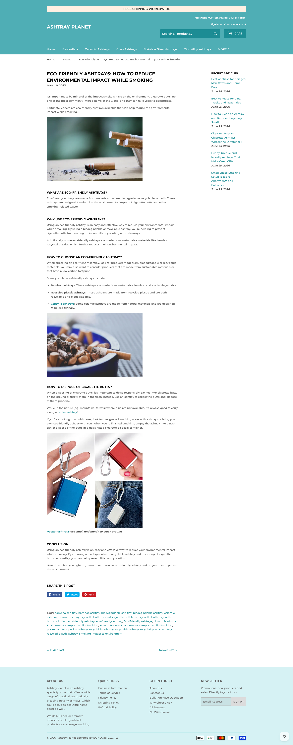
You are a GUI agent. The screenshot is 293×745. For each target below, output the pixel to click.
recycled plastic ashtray (62, 633)
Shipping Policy (108, 702)
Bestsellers (70, 49)
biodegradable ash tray (116, 612)
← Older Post (55, 650)
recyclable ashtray (127, 629)
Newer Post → (168, 650)
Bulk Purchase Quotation (166, 697)
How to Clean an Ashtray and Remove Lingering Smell (227, 118)
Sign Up (238, 701)
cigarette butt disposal (96, 617)
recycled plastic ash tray (156, 629)
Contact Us (156, 692)
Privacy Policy (107, 697)
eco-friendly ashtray (109, 621)
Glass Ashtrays (126, 49)
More (222, 49)
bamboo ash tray (66, 612)
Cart (238, 33)
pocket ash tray (57, 629)
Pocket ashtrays (58, 531)
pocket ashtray (67, 412)
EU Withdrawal (159, 712)
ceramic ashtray (69, 617)
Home (51, 49)
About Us (155, 688)
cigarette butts (148, 617)
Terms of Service (109, 692)
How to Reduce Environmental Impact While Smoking (136, 625)
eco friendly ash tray (81, 621)
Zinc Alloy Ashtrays (197, 49)
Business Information (112, 688)
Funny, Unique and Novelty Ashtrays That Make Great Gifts (225, 157)
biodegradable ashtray (148, 612)
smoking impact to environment (100, 633)
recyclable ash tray (101, 629)
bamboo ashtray (89, 612)
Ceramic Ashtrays (97, 49)
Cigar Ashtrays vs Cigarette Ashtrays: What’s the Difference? (226, 137)
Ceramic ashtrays (62, 303)
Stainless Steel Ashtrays (160, 49)
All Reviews (157, 707)
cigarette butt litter (124, 617)
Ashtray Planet (69, 27)
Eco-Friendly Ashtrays (138, 621)
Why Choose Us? (160, 702)
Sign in (215, 24)
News (67, 59)
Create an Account (235, 24)
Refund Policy (107, 707)
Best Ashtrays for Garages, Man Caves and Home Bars (228, 83)
